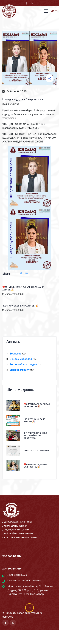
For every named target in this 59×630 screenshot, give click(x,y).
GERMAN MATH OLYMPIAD (36, 450)
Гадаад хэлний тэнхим (16, 530)
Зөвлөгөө (16, 353)
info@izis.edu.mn (18, 575)
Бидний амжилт (20, 369)
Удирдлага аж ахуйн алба (18, 522)
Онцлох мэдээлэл (21, 358)
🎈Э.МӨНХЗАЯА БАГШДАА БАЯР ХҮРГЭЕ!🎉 (37, 405)
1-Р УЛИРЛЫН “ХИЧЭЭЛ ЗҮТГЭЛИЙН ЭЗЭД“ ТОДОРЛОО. (35, 435)
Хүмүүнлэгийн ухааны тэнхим (20, 537)
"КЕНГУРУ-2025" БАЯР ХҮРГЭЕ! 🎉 (20, 305)
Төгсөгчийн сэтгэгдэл (23, 364)
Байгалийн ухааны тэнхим (18, 533)
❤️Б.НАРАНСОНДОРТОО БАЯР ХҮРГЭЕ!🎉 (36, 465)
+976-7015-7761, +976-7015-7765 (25, 580)
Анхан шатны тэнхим (15, 526)
